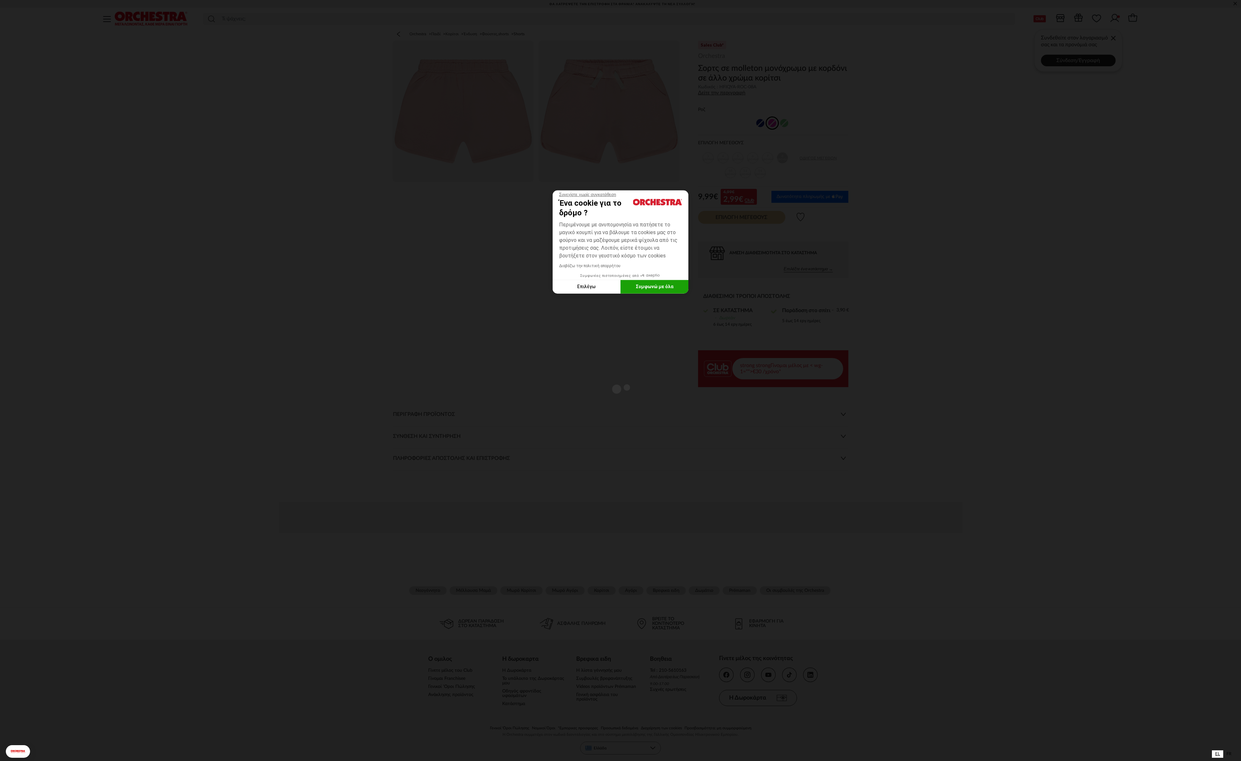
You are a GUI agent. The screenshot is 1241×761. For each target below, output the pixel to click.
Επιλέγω (586, 286)
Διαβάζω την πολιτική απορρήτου (589, 265)
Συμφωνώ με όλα (655, 286)
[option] (1229, 754)
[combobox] (1217, 754)
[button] (18, 751)
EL (1217, 754)
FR (1228, 754)
